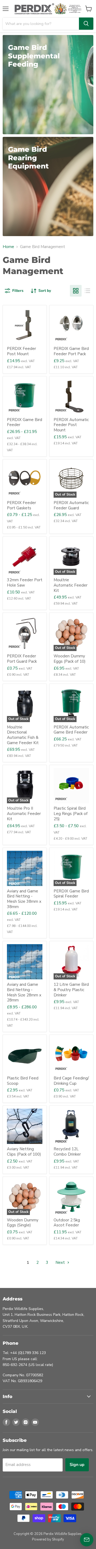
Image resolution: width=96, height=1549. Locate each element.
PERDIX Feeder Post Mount (21, 351)
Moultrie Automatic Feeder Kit (70, 585)
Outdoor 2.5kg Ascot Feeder (67, 1222)
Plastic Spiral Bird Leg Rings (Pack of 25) (70, 813)
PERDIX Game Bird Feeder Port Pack (71, 351)
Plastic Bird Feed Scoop (22, 1080)
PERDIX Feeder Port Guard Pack (22, 658)
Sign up (77, 1465)
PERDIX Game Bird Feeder (24, 422)
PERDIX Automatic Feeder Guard (71, 505)
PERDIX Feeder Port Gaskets (21, 505)
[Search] (86, 24)
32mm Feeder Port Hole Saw (24, 582)
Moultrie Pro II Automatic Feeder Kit (24, 813)
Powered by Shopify (48, 1539)
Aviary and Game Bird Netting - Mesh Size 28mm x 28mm (24, 992)
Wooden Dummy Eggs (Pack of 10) (70, 658)
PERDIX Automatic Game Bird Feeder (71, 729)
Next (60, 1262)
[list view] (87, 291)
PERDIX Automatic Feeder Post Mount (71, 425)
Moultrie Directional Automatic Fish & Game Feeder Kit (23, 734)
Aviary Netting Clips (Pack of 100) (24, 1151)
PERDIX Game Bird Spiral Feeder (71, 893)
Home (8, 247)
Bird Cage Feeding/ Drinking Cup (71, 1080)
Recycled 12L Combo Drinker (67, 1151)
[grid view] (76, 291)
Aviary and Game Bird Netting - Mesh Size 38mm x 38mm (24, 898)
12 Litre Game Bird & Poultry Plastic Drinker (71, 989)
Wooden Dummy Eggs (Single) (22, 1222)
